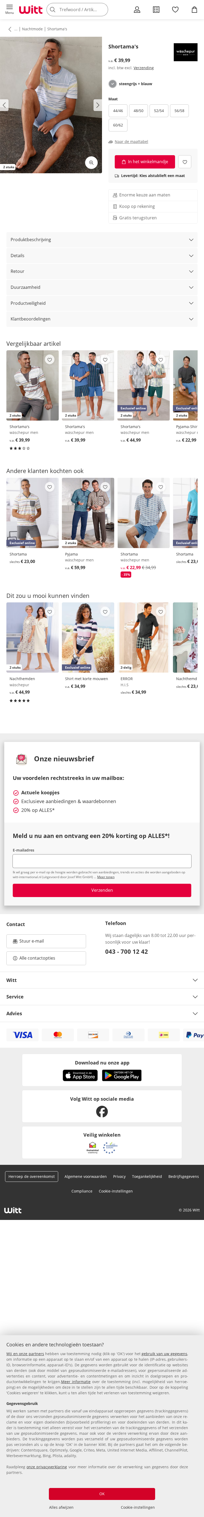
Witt (11, 980)
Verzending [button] (144, 67)
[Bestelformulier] (156, 9)
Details (17, 255)
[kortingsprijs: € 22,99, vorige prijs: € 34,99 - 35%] (143, 513)
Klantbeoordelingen (30, 319)
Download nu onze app (102, 1062)
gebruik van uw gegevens (164, 1353)
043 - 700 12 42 (126, 951)
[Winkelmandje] (194, 9)
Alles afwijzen (61, 1507)
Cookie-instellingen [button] (116, 1191)
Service (15, 996)
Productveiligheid (28, 303)
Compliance (81, 1191)
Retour (17, 271)
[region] (102, 1426)
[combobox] (85, 9)
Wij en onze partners (25, 1353)
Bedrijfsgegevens (183, 1176)
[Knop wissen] (102, 9)
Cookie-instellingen (138, 1507)
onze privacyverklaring (47, 1466)
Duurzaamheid (25, 287)
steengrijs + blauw (135, 83)
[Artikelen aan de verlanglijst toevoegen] (184, 161)
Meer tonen (105, 877)
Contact (15, 924)
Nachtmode (32, 28)
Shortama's (57, 28)
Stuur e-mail (31, 942)
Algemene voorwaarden (86, 1176)
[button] (9, 9)
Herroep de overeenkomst (31, 1176)
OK (102, 1493)
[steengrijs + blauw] (112, 84)
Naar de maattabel (131, 141)
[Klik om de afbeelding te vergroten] (91, 162)
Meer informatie (76, 1381)
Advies (14, 1013)
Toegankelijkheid (147, 1176)
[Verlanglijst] (175, 9)
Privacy (119, 1176)
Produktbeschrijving (31, 239)
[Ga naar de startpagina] (30, 9)
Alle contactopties (37, 958)
